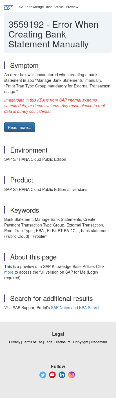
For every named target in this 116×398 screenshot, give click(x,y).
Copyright (80, 341)
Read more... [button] (19, 127)
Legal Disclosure (58, 341)
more (9, 272)
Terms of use (32, 341)
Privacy (14, 341)
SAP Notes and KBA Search (76, 307)
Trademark (99, 341)
